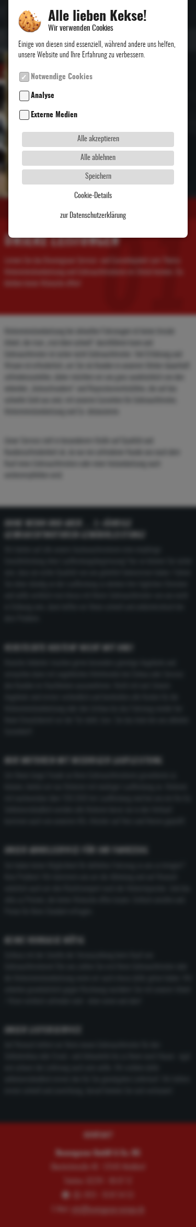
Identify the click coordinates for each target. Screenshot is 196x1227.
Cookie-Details (93, 196)
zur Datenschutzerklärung (93, 215)
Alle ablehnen (98, 158)
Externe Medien (54, 115)
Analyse (42, 96)
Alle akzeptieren (98, 139)
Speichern (98, 176)
